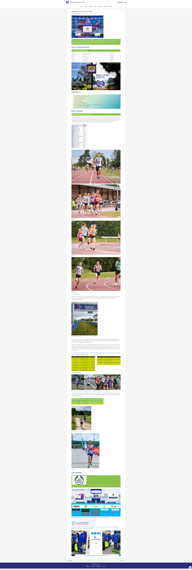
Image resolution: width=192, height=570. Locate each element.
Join (85, 6)
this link (87, 486)
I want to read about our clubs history (80, 102)
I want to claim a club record (79, 101)
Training (90, 6)
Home (81, 6)
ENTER (113, 56)
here (88, 50)
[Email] (125, 2)
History (105, 6)
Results (100, 6)
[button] (125, 6)
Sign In (110, 6)
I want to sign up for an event (79, 97)
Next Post (123, 562)
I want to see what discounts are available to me (82, 105)
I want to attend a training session (80, 98)
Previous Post (70, 562)
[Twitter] (119, 2)
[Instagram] (121, 2)
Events (95, 6)
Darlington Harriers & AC (78, 2)
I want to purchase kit (78, 100)
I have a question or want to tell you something (82, 95)
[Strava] (122, 2)
